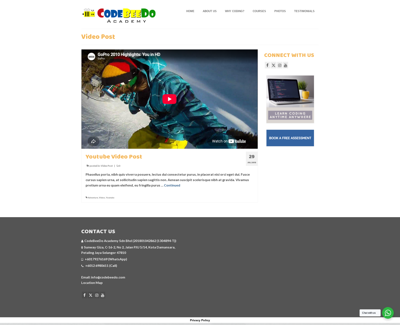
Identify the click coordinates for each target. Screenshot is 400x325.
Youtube (110, 197)
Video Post (107, 165)
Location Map (92, 283)
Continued (172, 185)
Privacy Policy (200, 320)
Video (102, 197)
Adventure (93, 197)
